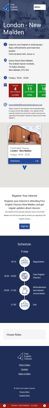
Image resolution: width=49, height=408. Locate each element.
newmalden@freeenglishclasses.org (25, 105)
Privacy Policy (25, 392)
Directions (15, 161)
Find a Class (24, 365)
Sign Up (24, 226)
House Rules (14, 334)
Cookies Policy (24, 396)
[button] (39, 100)
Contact (24, 369)
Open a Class (24, 374)
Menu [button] (37, 7)
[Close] (39, 127)
